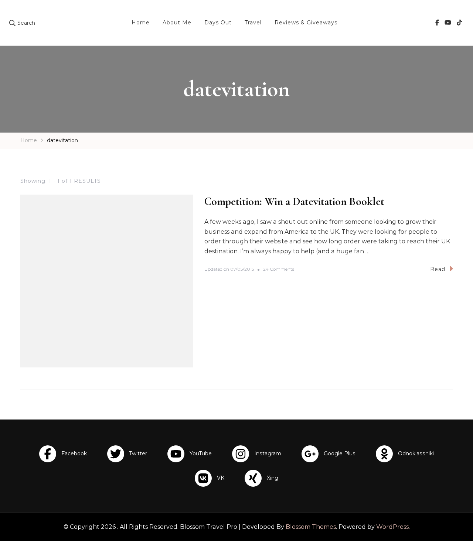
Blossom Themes (311, 526)
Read (437, 269)
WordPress (392, 526)
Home (141, 22)
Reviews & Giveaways (306, 22)
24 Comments (278, 269)
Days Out (218, 22)
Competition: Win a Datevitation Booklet (294, 201)
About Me (177, 22)
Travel (253, 22)
